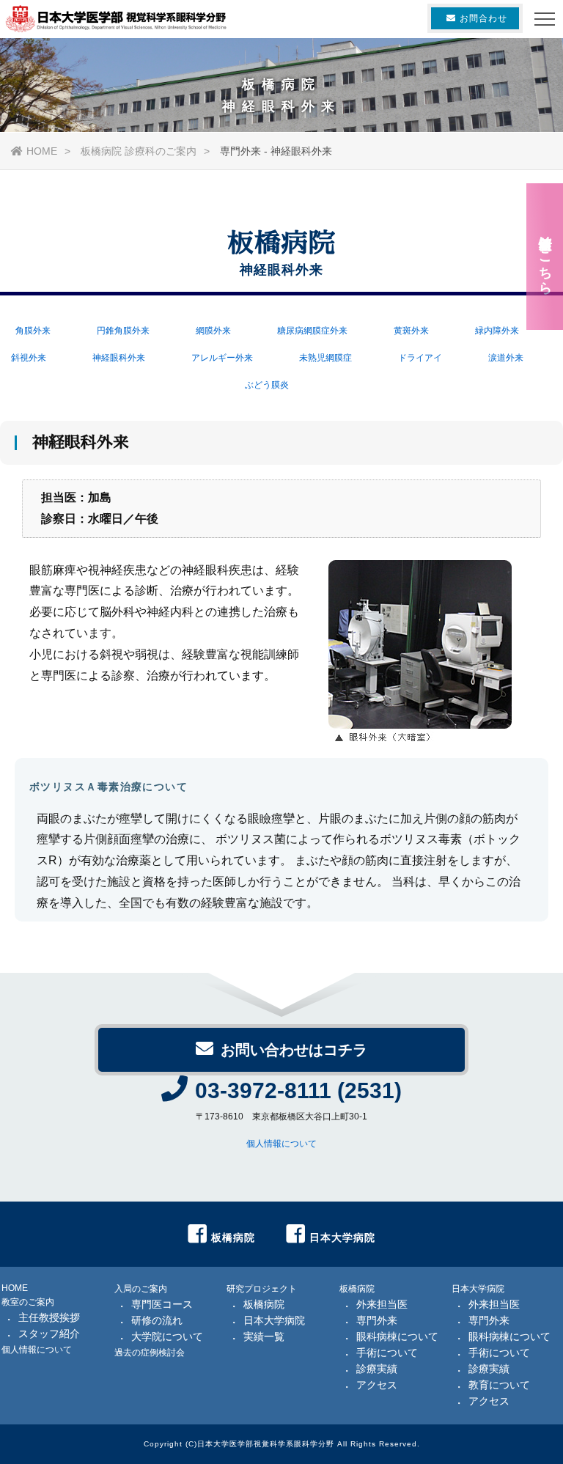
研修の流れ (157, 1320)
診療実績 (376, 1369)
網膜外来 (213, 330)
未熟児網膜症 (325, 358)
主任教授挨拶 (49, 1317)
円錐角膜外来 (123, 330)
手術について (387, 1352)
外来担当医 (382, 1304)
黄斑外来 (411, 330)
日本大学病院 (274, 1320)
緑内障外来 (497, 330)
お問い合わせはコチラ (294, 1050)
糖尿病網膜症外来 (312, 330)
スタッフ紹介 (49, 1333)
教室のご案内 (27, 1302)
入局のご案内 (140, 1289)
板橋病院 (263, 1304)
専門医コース (162, 1304)
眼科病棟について (397, 1336)
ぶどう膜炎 (267, 385)
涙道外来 (505, 358)
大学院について (167, 1336)
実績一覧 (263, 1336)
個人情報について (281, 1144)
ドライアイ (420, 358)
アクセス (376, 1385)
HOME (41, 151)
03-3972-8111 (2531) (298, 1090)
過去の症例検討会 (149, 1352)
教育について (499, 1385)
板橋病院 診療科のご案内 (138, 151)
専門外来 (376, 1320)
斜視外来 (28, 358)
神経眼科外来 (118, 358)
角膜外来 (33, 330)
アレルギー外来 (222, 358)
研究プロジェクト (262, 1289)
